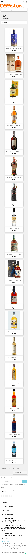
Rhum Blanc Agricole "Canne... (14, 48)
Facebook (2, 496)
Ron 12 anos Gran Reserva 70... (14, 151)
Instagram (10, 496)
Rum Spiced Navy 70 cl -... (14, 409)
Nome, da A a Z (14, 22)
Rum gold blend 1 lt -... (14, 357)
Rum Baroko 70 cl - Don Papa (14, 254)
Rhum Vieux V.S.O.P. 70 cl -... (14, 100)
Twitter (6, 496)
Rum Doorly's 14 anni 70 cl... (14, 280)
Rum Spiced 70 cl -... (14, 383)
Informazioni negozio (8, 514)
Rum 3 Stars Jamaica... (14, 228)
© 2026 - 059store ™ (6, 541)
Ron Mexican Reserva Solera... (14, 177)
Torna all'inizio (19, 473)
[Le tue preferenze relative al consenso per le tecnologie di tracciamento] (25, 553)
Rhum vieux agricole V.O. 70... (14, 74)
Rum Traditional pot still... (14, 434)
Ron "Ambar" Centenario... (14, 125)
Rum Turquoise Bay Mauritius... (14, 460)
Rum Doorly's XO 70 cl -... (14, 306)
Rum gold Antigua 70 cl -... (14, 331)
